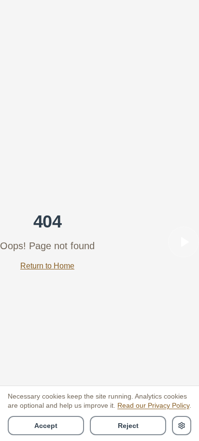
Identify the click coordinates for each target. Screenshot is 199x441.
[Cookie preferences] (181, 425)
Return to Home (47, 266)
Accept (45, 425)
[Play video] (183, 242)
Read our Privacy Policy (153, 405)
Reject (128, 425)
